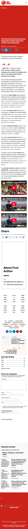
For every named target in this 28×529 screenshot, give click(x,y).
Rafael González (8, 326)
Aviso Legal (5, 525)
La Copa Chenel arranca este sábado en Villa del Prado (10, 351)
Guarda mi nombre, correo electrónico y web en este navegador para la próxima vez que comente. (14, 407)
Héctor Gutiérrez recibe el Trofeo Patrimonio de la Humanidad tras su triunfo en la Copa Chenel (18, 462)
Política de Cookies (19, 526)
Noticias (3, 8)
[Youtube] (12, 494)
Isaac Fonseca (14, 324)
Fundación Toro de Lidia (18, 322)
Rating (3, 392)
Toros (22, 326)
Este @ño (3, 412)
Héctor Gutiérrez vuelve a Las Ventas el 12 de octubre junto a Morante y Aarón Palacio (19, 484)
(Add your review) (5, 368)
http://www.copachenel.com (15, 284)
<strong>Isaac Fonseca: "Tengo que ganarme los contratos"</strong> (18, 341)
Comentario (4, 379)
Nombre (3, 394)
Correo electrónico (5, 397)
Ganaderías (5, 324)
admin (6, 275)
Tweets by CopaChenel (6, 419)
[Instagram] (19, 494)
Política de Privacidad (14, 525)
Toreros (16, 326)
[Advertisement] (14, 23)
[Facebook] (8, 494)
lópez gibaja (22, 324)
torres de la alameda (14, 327)
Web (2, 402)
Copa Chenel (7, 322)
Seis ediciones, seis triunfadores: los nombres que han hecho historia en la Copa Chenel (18, 473)
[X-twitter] (15, 494)
